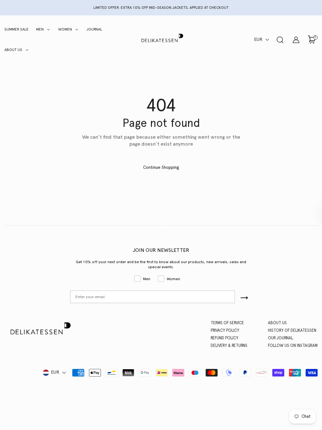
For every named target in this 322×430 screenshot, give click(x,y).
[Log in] (296, 39)
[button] (262, 40)
